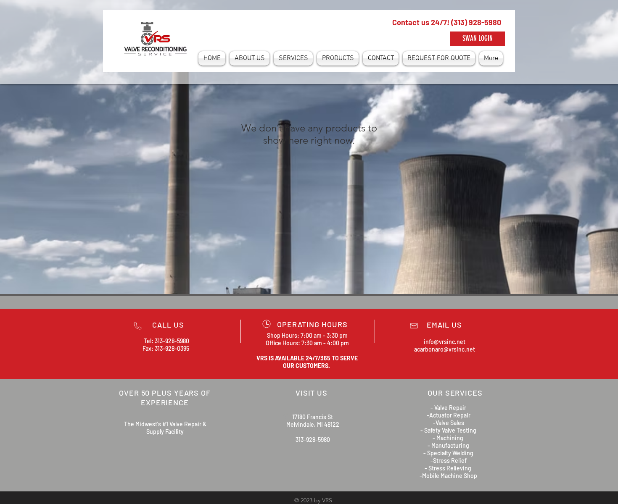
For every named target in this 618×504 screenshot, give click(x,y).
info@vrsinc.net (444, 341)
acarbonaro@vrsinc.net (444, 349)
